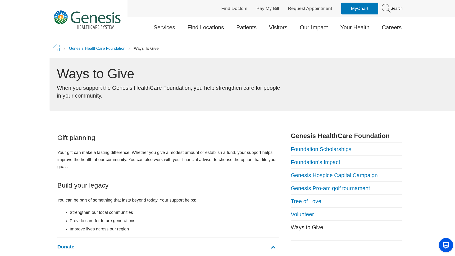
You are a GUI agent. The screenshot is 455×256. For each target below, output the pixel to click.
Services (164, 27)
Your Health (354, 27)
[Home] (94, 19)
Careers (392, 27)
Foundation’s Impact (315, 162)
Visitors (278, 27)
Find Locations (205, 27)
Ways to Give (307, 227)
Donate (65, 246)
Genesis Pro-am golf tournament (330, 188)
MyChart (359, 8)
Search (396, 8)
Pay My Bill (267, 8)
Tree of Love (306, 201)
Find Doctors (234, 8)
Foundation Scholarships (321, 149)
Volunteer (302, 214)
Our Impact (314, 27)
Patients (246, 27)
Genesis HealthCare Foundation (97, 48)
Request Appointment (310, 8)
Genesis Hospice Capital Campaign (334, 175)
